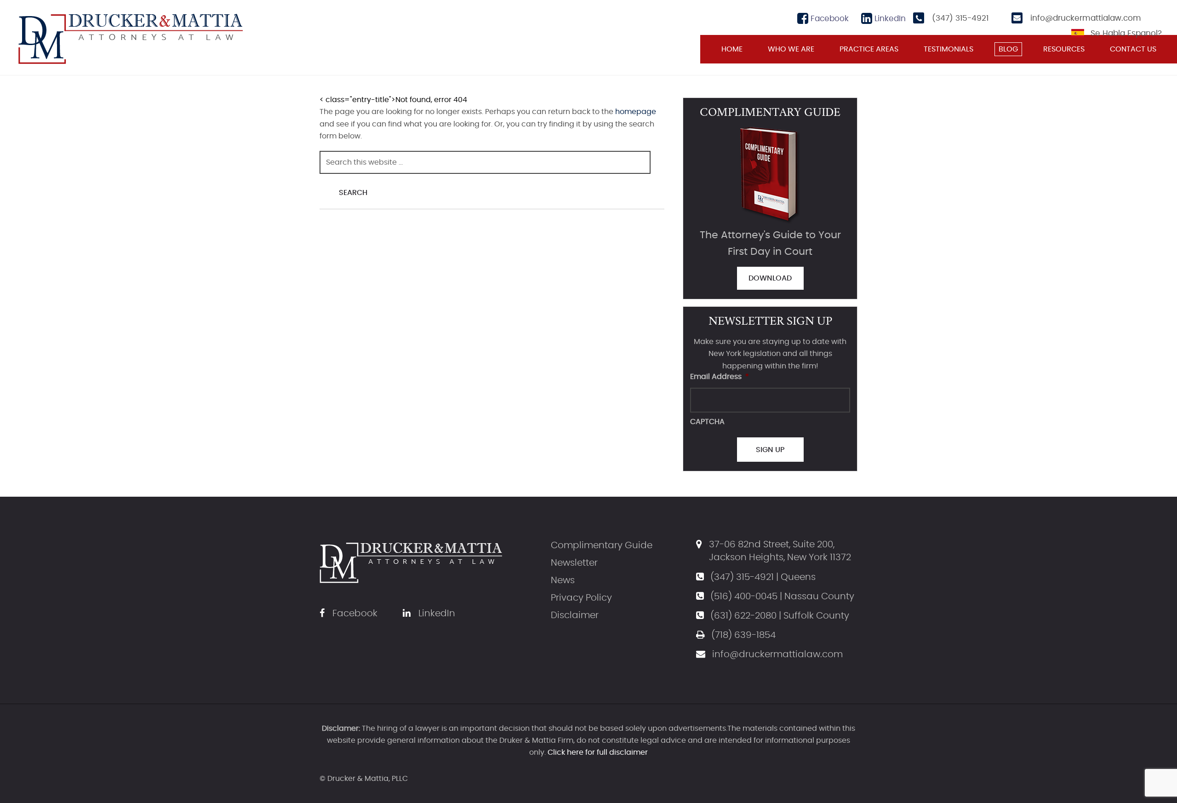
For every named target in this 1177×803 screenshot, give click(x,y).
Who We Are (791, 49)
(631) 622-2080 (743, 615)
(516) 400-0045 (743, 596)
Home (732, 49)
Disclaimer (575, 615)
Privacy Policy (581, 597)
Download (770, 278)
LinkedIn (889, 19)
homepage (635, 111)
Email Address (719, 376)
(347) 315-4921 (960, 18)
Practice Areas (869, 49)
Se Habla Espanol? (1126, 33)
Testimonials (948, 49)
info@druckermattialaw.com (1085, 18)
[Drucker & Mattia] (130, 37)
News (563, 580)
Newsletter (574, 563)
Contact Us (1133, 49)
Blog (1008, 49)
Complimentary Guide (601, 545)
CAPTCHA (707, 421)
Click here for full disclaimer (598, 752)
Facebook (828, 19)
